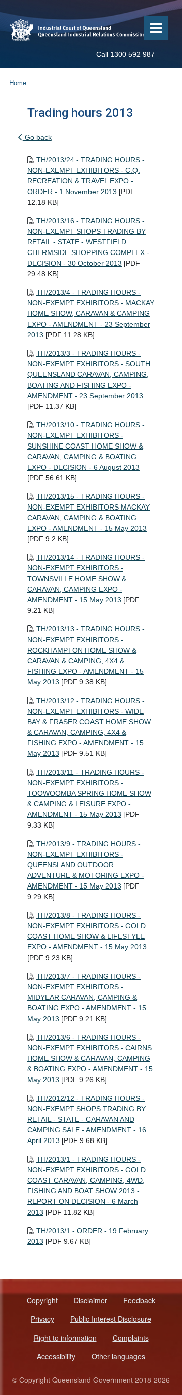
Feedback (139, 1300)
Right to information (65, 1338)
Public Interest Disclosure (110, 1319)
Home (17, 83)
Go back (37, 137)
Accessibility (56, 1356)
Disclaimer (90, 1300)
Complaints (131, 1338)
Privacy (42, 1319)
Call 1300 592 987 (125, 54)
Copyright (42, 1300)
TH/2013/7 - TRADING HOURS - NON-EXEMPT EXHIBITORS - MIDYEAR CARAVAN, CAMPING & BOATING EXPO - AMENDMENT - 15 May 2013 (86, 997)
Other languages (118, 1356)
